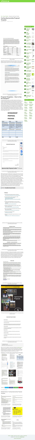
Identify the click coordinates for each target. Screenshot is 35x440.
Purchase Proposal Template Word (6, 427)
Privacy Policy (25, 435)
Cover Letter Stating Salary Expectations (28, 79)
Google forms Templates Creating (28, 29)
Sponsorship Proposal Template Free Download (19, 404)
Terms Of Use (15, 435)
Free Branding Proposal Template (17, 416)
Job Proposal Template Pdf (16, 427)
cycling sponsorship (4, 389)
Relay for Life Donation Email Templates (28, 37)
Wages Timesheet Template (27, 33)
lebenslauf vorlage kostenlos (17, 438)
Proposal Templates (4, 21)
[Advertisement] (17, 9)
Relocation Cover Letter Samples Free (28, 96)
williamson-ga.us (19, 347)
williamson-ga (5, 1)
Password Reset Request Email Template (28, 64)
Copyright (12, 435)
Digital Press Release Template (28, 57)
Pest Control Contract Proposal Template (7, 416)
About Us (18, 435)
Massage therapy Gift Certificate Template (28, 67)
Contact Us (21, 435)
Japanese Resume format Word (28, 83)
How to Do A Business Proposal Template (7, 404)
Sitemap (9, 435)
